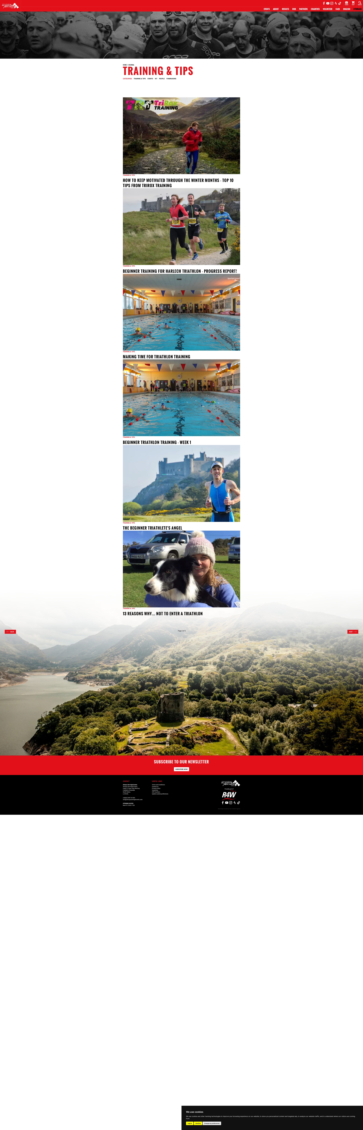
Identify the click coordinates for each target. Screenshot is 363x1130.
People (162, 79)
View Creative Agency (234, 808)
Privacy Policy (156, 788)
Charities (315, 9)
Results (285, 9)
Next (351, 632)
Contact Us (155, 786)
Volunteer (327, 9)
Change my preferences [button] (212, 1123)
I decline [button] (198, 1123)
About (276, 9)
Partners (303, 9)
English (346, 9)
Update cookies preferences (160, 794)
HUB (294, 9)
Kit (156, 79)
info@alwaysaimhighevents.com (132, 799)
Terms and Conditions (158, 785)
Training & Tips (140, 79)
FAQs (338, 9)
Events (267, 9)
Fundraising (171, 79)
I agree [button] (190, 1123)
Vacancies (155, 790)
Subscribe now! (181, 769)
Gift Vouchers (156, 792)
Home (125, 65)
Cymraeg (357, 9)
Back (12, 632)
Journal (131, 65)
